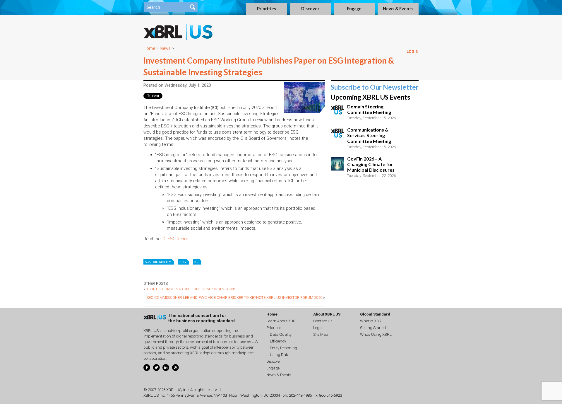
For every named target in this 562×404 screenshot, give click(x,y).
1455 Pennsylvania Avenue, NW (193, 395)
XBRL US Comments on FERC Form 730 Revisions (191, 289)
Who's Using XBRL (376, 334)
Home (149, 48)
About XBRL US (326, 314)
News (165, 48)
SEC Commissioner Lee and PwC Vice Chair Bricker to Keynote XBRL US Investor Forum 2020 (234, 297)
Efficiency (278, 341)
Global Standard (375, 314)
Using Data (279, 354)
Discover (310, 8)
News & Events (398, 8)
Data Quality (281, 334)
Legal (318, 327)
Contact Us (323, 321)
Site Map (320, 334)
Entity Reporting (283, 348)
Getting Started (373, 327)
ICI (196, 262)
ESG (182, 262)
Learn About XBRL (282, 321)
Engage (354, 8)
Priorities (266, 8)
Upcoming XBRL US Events (370, 97)
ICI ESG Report (176, 238)
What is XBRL (371, 321)
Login (413, 51)
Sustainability (158, 262)
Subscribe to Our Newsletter (375, 87)
